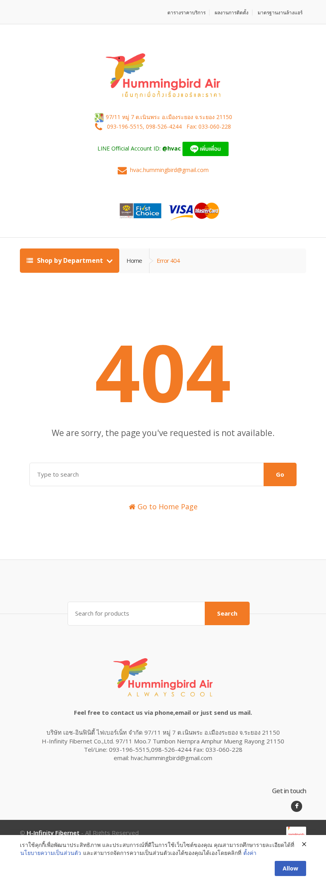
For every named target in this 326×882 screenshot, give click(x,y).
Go (280, 474)
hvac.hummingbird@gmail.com (169, 170)
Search (227, 613)
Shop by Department (70, 260)
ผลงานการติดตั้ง (231, 13)
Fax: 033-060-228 (208, 126)
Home (134, 260)
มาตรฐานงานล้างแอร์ (280, 13)
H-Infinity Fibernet (53, 833)
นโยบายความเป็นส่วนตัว (50, 853)
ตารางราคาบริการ (186, 13)
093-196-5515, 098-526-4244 (145, 126)
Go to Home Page (167, 506)
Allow (290, 868)
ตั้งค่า (249, 853)
